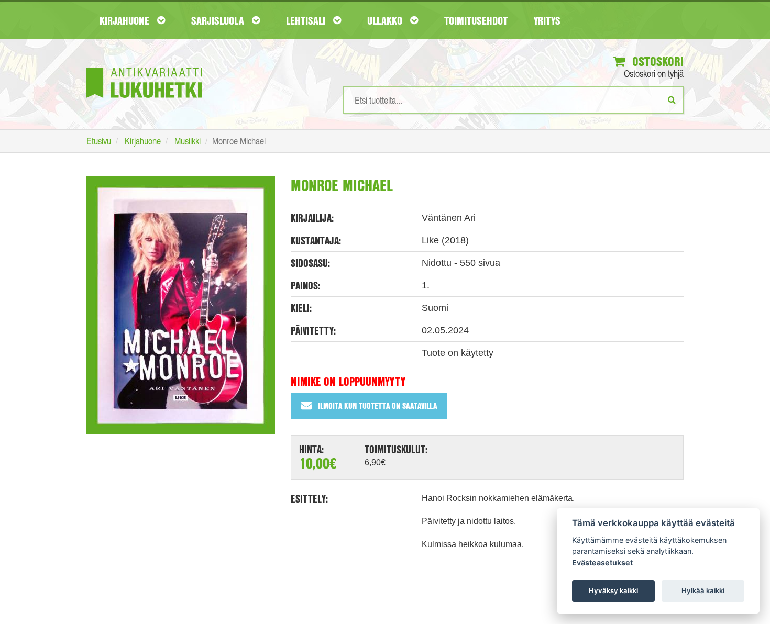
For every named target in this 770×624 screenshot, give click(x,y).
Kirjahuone (126, 20)
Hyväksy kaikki (613, 590)
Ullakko (386, 20)
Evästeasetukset (602, 562)
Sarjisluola (219, 20)
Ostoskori (656, 61)
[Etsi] (672, 99)
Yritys (547, 20)
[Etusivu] (144, 67)
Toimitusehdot (476, 20)
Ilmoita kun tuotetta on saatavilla (377, 405)
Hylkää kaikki (702, 590)
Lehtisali (307, 20)
